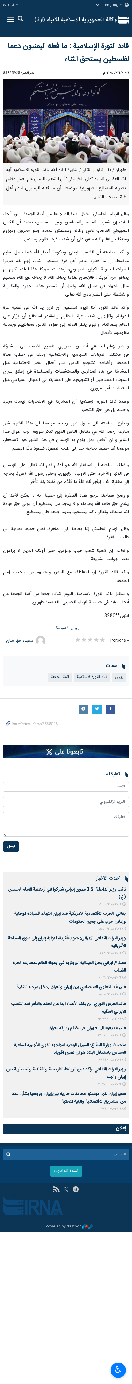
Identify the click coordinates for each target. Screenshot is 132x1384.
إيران (75, 628)
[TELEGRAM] (76, 1190)
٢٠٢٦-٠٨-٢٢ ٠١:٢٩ (110, 978)
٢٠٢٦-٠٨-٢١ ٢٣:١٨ (109, 1035)
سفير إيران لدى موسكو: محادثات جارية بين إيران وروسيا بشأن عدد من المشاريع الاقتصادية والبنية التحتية (69, 1097)
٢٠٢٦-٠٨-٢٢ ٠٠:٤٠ (110, 994)
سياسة (61, 628)
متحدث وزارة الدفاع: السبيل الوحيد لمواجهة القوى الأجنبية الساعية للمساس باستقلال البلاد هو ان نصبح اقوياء (70, 1049)
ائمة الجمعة (60, 677)
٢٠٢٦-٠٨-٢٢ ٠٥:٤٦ (109, 904)
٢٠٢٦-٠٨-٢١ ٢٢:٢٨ (109, 1085)
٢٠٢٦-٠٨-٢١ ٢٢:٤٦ (110, 1060)
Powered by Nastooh (63, 1226)
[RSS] (56, 1190)
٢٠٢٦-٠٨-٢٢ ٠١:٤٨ (109, 953)
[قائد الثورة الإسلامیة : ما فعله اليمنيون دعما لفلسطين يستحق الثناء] (66, 121)
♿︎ (118, 1369)
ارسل (11, 846)
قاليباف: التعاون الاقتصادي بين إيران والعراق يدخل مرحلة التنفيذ (71, 987)
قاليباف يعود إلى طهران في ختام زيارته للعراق (87, 1028)
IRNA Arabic (76, 20)
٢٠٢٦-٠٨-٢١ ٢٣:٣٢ (109, 1019)
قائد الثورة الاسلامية (92, 677)
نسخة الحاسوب (66, 1171)
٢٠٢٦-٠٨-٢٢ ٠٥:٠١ (110, 929)
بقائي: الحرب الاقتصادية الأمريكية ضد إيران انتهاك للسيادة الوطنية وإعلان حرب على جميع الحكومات (70, 917)
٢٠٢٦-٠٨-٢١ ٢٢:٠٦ (110, 1109)
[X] (66, 1190)
